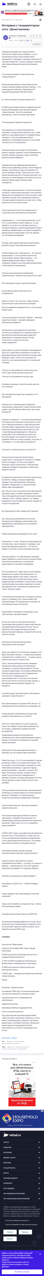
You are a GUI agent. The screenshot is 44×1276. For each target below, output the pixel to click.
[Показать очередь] (40, 36)
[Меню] (40, 4)
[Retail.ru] (12, 4)
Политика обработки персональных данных (21, 1224)
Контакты (10, 1239)
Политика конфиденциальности (17, 1220)
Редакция (25, 1232)
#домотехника (19, 1041)
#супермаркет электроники (11, 1043)
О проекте (10, 1232)
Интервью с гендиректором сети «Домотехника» (25, 36)
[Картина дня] (28, 4)
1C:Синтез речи (36, 44)
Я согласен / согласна (22, 1272)
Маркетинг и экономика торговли (18, 1047)
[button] (22, 1142)
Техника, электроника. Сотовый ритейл (14, 1049)
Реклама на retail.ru (9, 1059)
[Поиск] (35, 4)
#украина (10, 1041)
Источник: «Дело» (9, 1038)
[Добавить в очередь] (37, 36)
